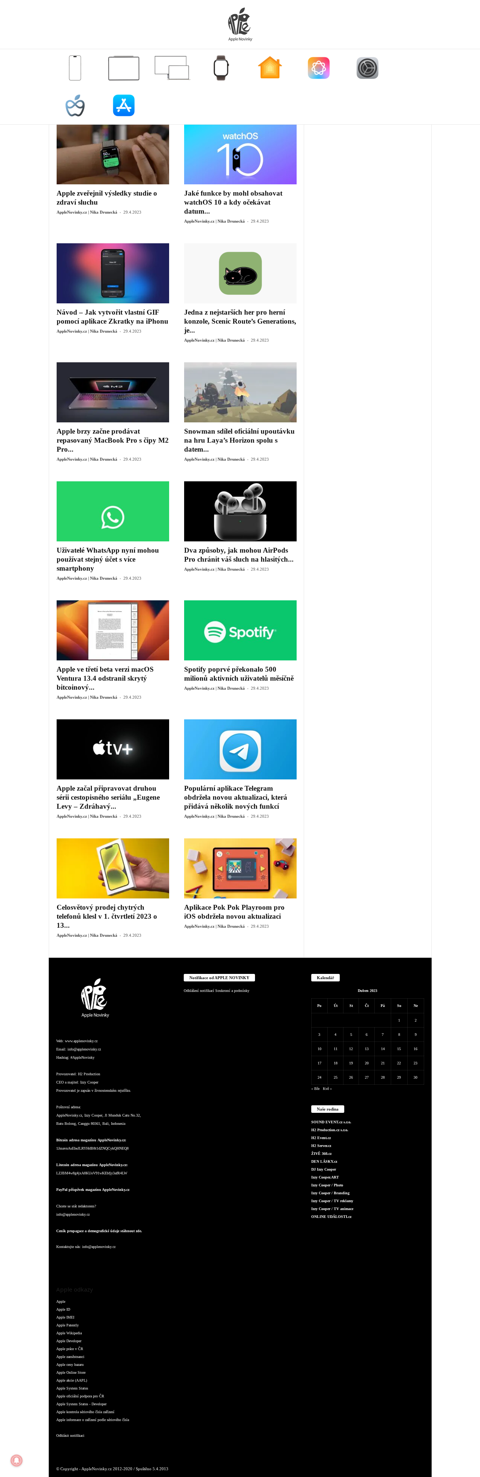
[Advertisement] (368, 237)
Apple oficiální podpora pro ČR (80, 1396)
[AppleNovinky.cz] (240, 24)
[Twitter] (138, 1262)
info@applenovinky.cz (84, 1049)
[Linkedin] (93, 1262)
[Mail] (108, 1262)
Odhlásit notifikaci (70, 1435)
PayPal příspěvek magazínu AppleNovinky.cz (92, 1190)
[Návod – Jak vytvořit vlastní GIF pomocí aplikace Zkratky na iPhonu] (113, 273)
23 (415, 1063)
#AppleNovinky (82, 1057)
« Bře (315, 1089)
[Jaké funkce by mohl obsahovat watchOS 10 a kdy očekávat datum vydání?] (240, 154)
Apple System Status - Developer (81, 1404)
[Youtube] (153, 1262)
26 (351, 1077)
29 (399, 1077)
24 (319, 1077)
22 (399, 1063)
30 (415, 1077)
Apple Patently (67, 1325)
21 (383, 1063)
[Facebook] (63, 1262)
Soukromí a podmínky (232, 991)
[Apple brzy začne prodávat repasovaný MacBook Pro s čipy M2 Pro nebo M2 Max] (113, 392)
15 (399, 1049)
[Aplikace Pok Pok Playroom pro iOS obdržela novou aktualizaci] (240, 868)
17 (319, 1063)
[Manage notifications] (16, 1460)
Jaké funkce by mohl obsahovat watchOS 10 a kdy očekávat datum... (233, 202)
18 (336, 1063)
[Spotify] (123, 1262)
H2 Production (89, 1074)
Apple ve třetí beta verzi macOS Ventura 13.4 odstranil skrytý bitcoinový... (105, 678)
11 (336, 1049)
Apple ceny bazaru (70, 1364)
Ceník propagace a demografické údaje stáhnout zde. (99, 1231)
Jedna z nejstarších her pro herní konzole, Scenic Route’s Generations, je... (240, 321)
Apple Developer (68, 1341)
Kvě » (327, 1089)
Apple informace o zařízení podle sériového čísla (92, 1420)
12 (351, 1049)
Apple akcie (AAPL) (71, 1380)
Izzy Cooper (89, 1082)
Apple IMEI (65, 1317)
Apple (60, 1301)
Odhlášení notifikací (199, 991)
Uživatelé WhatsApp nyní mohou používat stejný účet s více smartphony (108, 559)
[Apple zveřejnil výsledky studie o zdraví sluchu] (113, 154)
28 (383, 1077)
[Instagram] (78, 1262)
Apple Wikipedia (69, 1333)
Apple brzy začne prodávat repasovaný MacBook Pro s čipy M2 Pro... (113, 440)
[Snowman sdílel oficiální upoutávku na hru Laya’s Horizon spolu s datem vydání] (240, 392)
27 (367, 1077)
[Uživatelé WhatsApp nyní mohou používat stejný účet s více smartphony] (113, 511)
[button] (420, 86)
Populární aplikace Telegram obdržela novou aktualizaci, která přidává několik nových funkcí (235, 797)
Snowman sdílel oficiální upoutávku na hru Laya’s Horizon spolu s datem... (239, 440)
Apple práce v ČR (69, 1349)
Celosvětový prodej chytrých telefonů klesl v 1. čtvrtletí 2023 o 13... (107, 916)
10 (319, 1049)
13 (367, 1049)
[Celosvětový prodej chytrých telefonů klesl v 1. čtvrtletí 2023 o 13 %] (113, 868)
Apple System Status (72, 1388)
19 (351, 1063)
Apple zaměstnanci (70, 1357)
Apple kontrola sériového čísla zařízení (85, 1412)
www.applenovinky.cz (81, 1041)
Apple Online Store (71, 1372)
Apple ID (63, 1309)
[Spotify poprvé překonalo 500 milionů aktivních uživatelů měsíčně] (240, 630)
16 (415, 1049)
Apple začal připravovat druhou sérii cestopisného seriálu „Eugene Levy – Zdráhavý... (108, 797)
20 (367, 1063)
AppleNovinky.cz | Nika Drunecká (87, 212)
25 (336, 1077)
